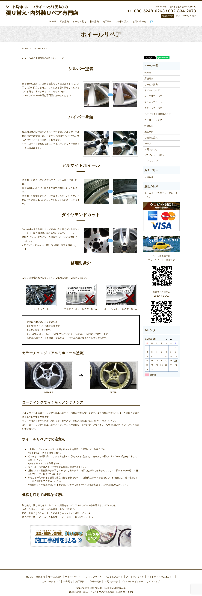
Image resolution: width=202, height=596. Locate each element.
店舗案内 (64, 21)
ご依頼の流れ (122, 21)
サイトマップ (151, 161)
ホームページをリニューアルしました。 (161, 195)
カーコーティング (153, 119)
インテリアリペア (153, 96)
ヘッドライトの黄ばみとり (157, 113)
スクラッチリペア (153, 108)
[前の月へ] (166, 339)
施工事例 (107, 21)
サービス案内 (79, 21)
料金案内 (94, 21)
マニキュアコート (153, 102)
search (153, 21)
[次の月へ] (175, 339)
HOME (52, 21)
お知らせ (148, 177)
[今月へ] (171, 339)
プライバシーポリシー (155, 155)
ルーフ (147, 143)
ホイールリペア (152, 90)
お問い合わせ (139, 21)
